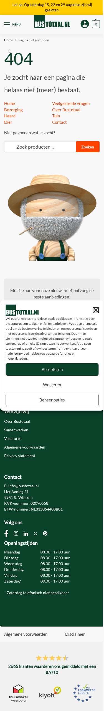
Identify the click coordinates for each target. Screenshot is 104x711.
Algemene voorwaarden (24, 447)
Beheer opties (52, 399)
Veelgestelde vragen (71, 103)
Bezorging (13, 109)
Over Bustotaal (66, 109)
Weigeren (52, 384)
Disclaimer (75, 634)
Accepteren (52, 369)
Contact (59, 122)
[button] (95, 310)
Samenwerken (16, 429)
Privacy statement (19, 455)
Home (9, 103)
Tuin (56, 115)
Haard (10, 115)
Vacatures (12, 438)
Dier (8, 122)
